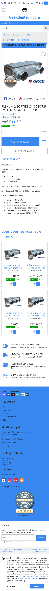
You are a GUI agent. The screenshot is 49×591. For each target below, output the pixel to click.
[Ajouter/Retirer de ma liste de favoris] (43, 141)
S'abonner (40, 538)
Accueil (6, 35)
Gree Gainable (8, 114)
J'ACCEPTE (37, 586)
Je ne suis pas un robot (14, 542)
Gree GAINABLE (8, 40)
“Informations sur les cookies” (37, 576)
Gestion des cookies (9, 442)
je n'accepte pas (12, 586)
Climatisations (18, 35)
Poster (42, 99)
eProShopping (10, 552)
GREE (29, 35)
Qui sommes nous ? (10, 417)
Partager (11, 99)
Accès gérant (41, 552)
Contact (26, 3)
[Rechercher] (46, 28)
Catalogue (6, 410)
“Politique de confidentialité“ (28, 578)
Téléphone (7, 469)
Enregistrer (27, 99)
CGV (4, 420)
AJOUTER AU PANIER (20, 141)
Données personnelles (10, 446)
